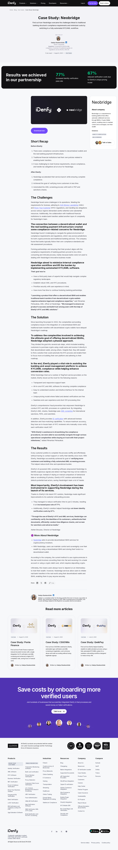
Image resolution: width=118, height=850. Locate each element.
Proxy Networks (48, 771)
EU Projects (81, 799)
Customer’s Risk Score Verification (32, 783)
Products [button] (22, 3)
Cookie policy (106, 842)
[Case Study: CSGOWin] (59, 625)
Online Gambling (48, 774)
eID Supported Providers (64, 776)
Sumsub (97, 763)
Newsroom (81, 766)
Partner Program (83, 789)
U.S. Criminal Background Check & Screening (31, 789)
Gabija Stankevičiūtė (57, 42)
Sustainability (82, 796)
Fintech (45, 763)
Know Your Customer (42, 208)
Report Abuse (82, 803)
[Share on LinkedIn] (37, 583)
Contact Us (81, 811)
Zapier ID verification (66, 784)
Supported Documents (67, 773)
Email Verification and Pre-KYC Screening (31, 814)
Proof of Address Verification (13, 785)
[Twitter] (61, 831)
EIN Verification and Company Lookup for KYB (14, 807)
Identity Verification (99, 134)
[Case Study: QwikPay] (94, 625)
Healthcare (46, 791)
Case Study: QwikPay (92, 642)
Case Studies (82, 773)
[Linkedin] (56, 831)
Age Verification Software (30, 805)
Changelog (63, 766)
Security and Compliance (64, 814)
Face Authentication (31, 797)
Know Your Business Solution (14, 790)
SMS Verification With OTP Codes (31, 809)
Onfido (97, 769)
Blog (15, 10)
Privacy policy (95, 842)
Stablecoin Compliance (50, 802)
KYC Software (12, 775)
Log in (83, 3)
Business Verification (14, 778)
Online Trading (47, 794)
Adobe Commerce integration (66, 788)
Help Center (81, 786)
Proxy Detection (30, 780)
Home (11, 10)
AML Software (12, 771)
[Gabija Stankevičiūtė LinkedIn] (66, 43)
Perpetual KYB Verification (12, 795)
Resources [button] (63, 3)
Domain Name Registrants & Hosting (49, 798)
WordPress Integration (67, 781)
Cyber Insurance (83, 793)
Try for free (92, 3)
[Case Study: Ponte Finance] (24, 625)
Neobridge (37, 540)
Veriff (97, 766)
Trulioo (97, 773)
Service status (85, 842)
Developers (52, 3)
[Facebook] (52, 831)
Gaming (45, 781)
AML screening (67, 411)
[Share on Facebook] (45, 583)
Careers (80, 783)
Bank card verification (32, 772)
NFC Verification (13, 782)
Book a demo (104, 3)
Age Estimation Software (15, 812)
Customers (81, 779)
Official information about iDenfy (83, 806)
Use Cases (21, 10)
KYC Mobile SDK (65, 805)
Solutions (33, 3)
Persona (97, 776)
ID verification (58, 419)
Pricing (43, 3)
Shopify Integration (66, 802)
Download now (39, 131)
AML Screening (97, 137)
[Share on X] (41, 583)
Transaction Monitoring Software (32, 767)
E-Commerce (47, 777)
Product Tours (82, 776)
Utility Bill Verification (31, 801)
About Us (80, 763)
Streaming (46, 787)
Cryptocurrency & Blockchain (48, 766)
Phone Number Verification (29, 775)
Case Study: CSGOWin (58, 642)
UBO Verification (30, 794)
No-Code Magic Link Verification (66, 809)
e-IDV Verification (13, 803)
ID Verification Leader (84, 769)
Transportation (47, 784)
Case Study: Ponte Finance (21, 644)
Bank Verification (13, 799)
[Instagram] (66, 831)
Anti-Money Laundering (69, 205)
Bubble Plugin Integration (64, 798)
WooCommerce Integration (65, 793)
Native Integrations (66, 769)
